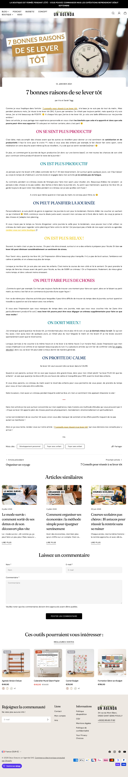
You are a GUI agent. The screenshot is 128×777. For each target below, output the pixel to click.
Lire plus (7, 542)
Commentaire (12, 577)
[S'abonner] (47, 719)
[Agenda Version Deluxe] (16, 663)
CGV (78, 719)
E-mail (69, 564)
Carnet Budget (72, 680)
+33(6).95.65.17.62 (106, 720)
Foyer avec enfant (54, 446)
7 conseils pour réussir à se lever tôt (60, 108)
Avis (56, 720)
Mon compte (60, 716)
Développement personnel (30, 446)
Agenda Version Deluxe (12, 680)
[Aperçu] (27, 654)
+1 (15, 688)
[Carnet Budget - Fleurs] (71, 688)
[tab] (64, 642)
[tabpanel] (64, 669)
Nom (8, 564)
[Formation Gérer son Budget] (112, 663)
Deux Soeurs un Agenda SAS (21, 758)
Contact (58, 711)
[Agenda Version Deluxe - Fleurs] (7, 688)
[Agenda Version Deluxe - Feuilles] (11, 688)
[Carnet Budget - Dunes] (67, 688)
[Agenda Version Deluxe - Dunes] (3, 688)
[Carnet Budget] (80, 663)
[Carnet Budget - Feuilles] (75, 688)
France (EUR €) (12, 751)
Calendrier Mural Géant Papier (47, 680)
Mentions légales (83, 723)
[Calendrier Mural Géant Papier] (48, 663)
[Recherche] (113, 13)
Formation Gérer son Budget (110, 680)
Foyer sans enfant (75, 446)
